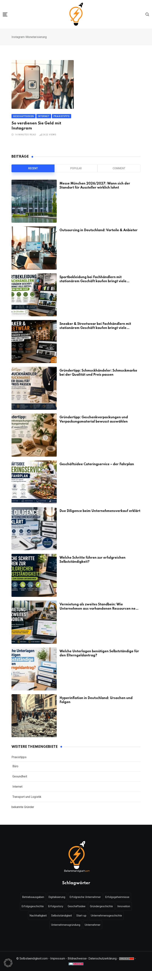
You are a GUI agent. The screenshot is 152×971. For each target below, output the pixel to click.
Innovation (123, 906)
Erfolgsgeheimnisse (117, 897)
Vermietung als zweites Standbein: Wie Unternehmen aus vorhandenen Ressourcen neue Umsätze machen (100, 608)
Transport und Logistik (26, 797)
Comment (119, 168)
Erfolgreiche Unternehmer (85, 897)
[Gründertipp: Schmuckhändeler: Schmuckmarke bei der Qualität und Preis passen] (34, 388)
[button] (8, 963)
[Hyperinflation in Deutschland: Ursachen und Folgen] (34, 715)
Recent (33, 168)
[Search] (147, 14)
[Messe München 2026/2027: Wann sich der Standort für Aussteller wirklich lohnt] (34, 201)
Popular (76, 168)
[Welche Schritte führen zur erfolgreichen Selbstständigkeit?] (34, 575)
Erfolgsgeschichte (33, 906)
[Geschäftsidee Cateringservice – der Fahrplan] (34, 481)
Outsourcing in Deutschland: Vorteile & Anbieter (99, 230)
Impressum (57, 958)
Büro (15, 766)
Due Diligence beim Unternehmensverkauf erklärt (100, 511)
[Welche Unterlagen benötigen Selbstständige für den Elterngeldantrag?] (34, 668)
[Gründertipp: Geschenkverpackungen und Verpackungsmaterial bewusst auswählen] (34, 434)
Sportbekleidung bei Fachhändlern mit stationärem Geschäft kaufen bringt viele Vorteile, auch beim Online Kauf (93, 281)
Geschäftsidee (76, 906)
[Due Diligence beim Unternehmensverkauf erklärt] (34, 528)
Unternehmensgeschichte (106, 915)
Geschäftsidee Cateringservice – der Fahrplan (97, 464)
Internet (17, 786)
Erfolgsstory (55, 906)
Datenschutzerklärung (102, 958)
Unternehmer (92, 925)
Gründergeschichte (101, 906)
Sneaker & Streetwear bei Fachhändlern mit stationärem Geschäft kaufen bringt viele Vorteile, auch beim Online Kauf (95, 328)
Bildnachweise (77, 958)
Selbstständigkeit (61, 915)
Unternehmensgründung (65, 925)
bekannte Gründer (22, 807)
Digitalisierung (57, 897)
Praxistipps (19, 757)
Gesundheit (19, 776)
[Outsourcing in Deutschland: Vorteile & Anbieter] (34, 247)
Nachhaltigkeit (38, 915)
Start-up (81, 915)
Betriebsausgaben (33, 897)
